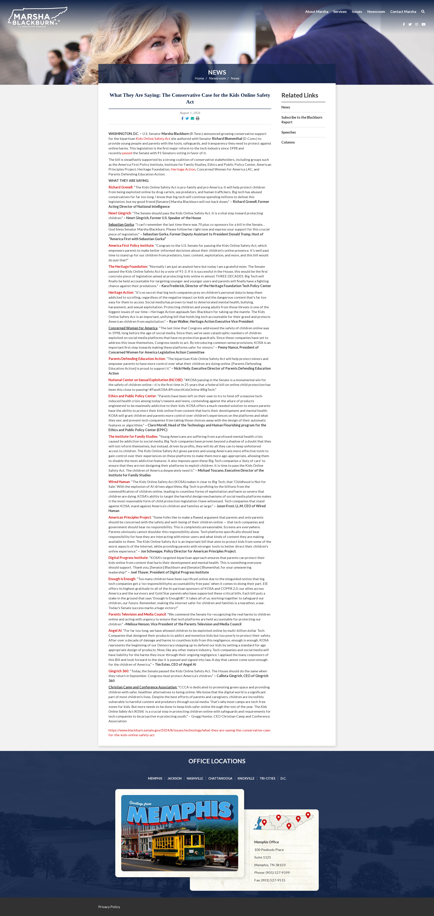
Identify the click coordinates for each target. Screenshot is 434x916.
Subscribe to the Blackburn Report (301, 119)
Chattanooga (220, 778)
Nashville (195, 778)
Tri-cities (267, 778)
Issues (357, 11)
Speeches (288, 132)
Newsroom (376, 11)
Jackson (174, 778)
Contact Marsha (403, 11)
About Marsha (316, 11)
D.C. (283, 778)
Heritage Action (183, 169)
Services (340, 11)
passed (127, 153)
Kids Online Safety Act (153, 138)
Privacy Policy (109, 907)
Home (199, 78)
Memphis (155, 778)
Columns (288, 142)
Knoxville (246, 778)
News (217, 72)
